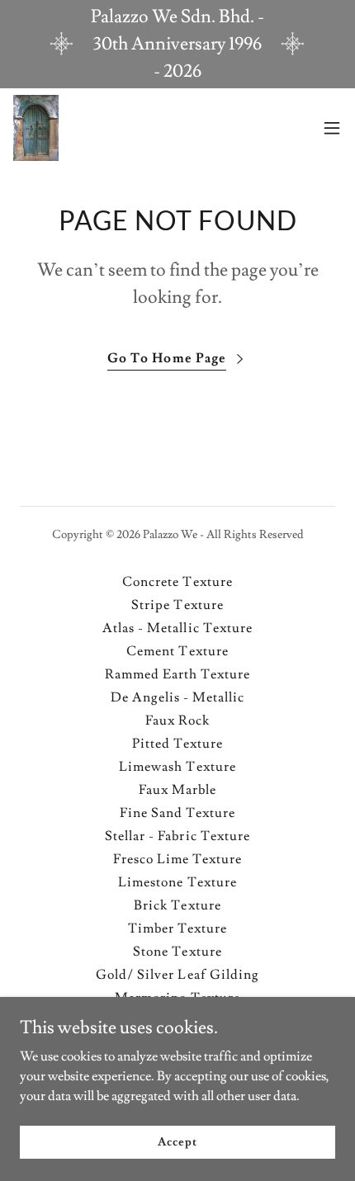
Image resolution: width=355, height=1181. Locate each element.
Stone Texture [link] (177, 951)
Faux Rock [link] (177, 720)
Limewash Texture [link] (177, 766)
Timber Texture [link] (177, 928)
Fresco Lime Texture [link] (177, 859)
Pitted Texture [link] (177, 743)
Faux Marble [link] (177, 790)
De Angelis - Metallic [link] (177, 697)
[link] (36, 128)
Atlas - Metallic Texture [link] (177, 628)
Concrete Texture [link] (177, 582)
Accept (177, 1141)
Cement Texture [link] (177, 651)
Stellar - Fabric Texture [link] (177, 836)
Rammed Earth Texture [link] (177, 674)
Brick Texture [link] (177, 905)
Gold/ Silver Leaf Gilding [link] (177, 974)
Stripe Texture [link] (177, 605)
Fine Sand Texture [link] (177, 813)
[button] (331, 127)
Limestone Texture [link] (177, 882)
